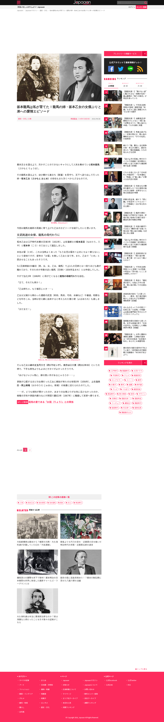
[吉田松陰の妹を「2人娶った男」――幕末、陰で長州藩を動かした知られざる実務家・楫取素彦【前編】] (113, 298)
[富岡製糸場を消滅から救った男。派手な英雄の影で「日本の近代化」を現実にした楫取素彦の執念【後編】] (113, 325)
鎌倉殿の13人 (126, 412)
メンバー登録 (141, 7)
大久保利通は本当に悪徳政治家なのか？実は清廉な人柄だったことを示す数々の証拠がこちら (37, 619)
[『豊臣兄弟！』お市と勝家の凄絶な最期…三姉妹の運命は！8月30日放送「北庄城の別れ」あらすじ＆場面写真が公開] (113, 339)
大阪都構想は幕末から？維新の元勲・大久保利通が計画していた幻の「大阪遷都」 (37, 543)
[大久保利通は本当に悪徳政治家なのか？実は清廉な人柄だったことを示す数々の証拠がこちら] (37, 601)
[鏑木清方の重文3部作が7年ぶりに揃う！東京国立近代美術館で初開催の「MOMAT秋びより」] (113, 352)
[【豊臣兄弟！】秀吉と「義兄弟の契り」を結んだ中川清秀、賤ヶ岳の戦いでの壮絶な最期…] (113, 285)
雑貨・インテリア (26, 694)
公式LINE (130, 69)
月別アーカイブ (90, 698)
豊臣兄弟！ (125, 398)
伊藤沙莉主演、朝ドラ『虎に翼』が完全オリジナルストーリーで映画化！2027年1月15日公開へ (135, 203)
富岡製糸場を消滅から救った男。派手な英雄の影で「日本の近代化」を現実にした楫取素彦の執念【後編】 (135, 324)
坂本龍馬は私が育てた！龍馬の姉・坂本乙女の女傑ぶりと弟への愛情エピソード (77, 10)
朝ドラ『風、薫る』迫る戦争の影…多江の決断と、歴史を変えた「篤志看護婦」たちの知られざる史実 (135, 149)
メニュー (18, 2)
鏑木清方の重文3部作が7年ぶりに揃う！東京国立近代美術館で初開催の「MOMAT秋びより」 (135, 351)
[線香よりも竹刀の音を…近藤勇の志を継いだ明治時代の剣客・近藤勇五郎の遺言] (80, 527)
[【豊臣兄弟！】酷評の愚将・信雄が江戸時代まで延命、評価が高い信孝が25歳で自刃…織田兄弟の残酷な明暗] (113, 217)
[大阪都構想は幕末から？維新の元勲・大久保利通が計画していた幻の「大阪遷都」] (37, 527)
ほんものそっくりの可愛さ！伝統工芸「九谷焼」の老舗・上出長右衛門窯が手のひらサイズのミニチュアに (135, 311)
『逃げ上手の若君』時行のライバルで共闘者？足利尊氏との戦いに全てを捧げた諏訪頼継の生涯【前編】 (135, 162)
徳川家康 (122, 394)
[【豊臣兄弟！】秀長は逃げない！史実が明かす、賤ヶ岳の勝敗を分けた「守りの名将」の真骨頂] (113, 136)
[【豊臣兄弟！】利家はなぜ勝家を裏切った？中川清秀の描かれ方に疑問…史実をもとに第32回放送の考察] (113, 190)
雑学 (139, 380)
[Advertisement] (59, 33)
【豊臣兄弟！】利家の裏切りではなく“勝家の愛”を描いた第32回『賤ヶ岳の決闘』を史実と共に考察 (135, 230)
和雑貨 (43, 694)
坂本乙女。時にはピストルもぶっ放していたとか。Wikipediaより (59, 360)
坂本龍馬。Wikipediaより (59, 223)
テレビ (115, 389)
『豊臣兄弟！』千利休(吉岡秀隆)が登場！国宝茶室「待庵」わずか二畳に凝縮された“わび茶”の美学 (135, 108)
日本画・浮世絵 (47, 685)
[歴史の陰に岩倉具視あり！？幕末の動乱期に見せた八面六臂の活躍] (80, 562)
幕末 (61, 502)
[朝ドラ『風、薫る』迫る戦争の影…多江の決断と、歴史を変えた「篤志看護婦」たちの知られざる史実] (113, 150)
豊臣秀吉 (138, 398)
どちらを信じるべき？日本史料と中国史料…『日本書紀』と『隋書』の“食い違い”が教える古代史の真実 (135, 176)
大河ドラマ (138, 370)
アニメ (126, 375)
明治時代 (79, 502)
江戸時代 (114, 370)
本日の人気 (67, 703)
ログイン (132, 7)
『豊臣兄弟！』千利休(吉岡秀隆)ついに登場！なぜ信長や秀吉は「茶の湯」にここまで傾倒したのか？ (135, 270)
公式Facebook (111, 69)
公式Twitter (120, 69)
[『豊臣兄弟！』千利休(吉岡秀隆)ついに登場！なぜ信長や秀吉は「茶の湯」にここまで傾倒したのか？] (113, 271)
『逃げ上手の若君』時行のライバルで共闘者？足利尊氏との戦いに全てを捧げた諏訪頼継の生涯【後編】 (135, 243)
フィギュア (116, 403)
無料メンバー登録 (91, 694)
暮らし (21, 707)
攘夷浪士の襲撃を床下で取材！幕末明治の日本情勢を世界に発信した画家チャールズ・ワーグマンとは (37, 580)
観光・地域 (23, 703)
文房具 (114, 398)
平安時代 (116, 375)
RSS (140, 69)
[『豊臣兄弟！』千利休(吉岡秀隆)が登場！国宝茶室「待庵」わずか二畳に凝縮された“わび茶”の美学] (113, 109)
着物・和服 (45, 689)
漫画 (130, 384)
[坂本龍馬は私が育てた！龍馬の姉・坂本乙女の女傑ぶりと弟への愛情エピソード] (59, 78)
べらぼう (125, 389)
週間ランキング (90, 703)
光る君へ (126, 407)
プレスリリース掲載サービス (124, 53)
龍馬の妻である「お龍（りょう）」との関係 (46, 401)
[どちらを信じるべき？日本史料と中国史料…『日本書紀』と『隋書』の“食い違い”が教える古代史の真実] (113, 177)
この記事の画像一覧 (60, 497)
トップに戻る (142, 669)
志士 (69, 502)
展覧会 (127, 403)
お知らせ (66, 685)
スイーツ (129, 380)
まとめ (43, 680)
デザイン (142, 394)
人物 (29, 118)
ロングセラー (117, 380)
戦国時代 (125, 370)
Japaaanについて (91, 685)
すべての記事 (24, 680)
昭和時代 (115, 407)
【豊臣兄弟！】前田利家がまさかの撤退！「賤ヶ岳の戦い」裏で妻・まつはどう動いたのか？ (135, 257)
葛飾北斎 (138, 407)
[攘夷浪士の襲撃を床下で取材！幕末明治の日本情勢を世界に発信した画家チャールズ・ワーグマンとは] (37, 562)
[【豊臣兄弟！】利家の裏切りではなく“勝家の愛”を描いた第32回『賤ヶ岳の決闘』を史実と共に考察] (113, 231)
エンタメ (44, 703)
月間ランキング (68, 707)
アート (21, 685)
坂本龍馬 (52, 502)
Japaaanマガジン (31, 10)
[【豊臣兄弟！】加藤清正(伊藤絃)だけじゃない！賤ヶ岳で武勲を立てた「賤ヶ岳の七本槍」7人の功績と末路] (113, 123)
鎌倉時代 (138, 403)
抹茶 (132, 394)
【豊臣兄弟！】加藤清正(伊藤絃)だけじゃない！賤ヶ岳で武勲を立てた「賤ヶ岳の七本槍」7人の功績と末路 (135, 122)
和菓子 (43, 698)
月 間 (140, 85)
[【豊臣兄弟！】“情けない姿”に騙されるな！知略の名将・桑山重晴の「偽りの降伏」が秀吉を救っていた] (113, 96)
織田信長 (137, 389)
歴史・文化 (43, 10)
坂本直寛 (42, 502)
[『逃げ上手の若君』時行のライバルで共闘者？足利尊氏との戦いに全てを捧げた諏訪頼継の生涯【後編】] (113, 244)
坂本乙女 (31, 502)
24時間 (111, 85)
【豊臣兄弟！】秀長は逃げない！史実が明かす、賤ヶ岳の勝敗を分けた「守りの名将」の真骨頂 (135, 135)
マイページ (67, 694)
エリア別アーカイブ (70, 698)
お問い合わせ (89, 689)
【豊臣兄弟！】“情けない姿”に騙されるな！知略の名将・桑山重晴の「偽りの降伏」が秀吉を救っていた (135, 95)
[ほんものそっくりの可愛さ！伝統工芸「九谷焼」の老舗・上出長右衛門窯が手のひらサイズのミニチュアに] (113, 312)
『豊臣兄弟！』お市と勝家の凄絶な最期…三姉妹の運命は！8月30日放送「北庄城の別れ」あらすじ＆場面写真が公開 (135, 339)
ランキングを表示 (125, 362)
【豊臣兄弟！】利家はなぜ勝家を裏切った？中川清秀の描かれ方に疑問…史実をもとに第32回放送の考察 (135, 189)
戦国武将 (137, 375)
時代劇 (139, 384)
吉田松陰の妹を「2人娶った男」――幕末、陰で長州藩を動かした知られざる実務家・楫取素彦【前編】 (135, 297)
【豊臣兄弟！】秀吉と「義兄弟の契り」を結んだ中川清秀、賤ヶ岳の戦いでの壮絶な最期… (135, 284)
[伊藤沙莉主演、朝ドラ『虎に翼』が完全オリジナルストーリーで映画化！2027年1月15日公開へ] (113, 204)
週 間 (125, 85)
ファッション (24, 689)
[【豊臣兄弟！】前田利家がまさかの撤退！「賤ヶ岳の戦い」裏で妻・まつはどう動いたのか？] (113, 258)
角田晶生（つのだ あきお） (81, 118)
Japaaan (82, 2)
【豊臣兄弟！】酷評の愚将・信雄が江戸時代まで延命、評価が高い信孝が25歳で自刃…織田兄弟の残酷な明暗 (135, 216)
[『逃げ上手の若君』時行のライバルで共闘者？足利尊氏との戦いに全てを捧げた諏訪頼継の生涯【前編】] (113, 163)
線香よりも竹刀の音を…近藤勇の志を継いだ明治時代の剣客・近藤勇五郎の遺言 (80, 543)
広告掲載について (69, 689)
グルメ (21, 698)
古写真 (21, 712)
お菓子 (113, 384)
